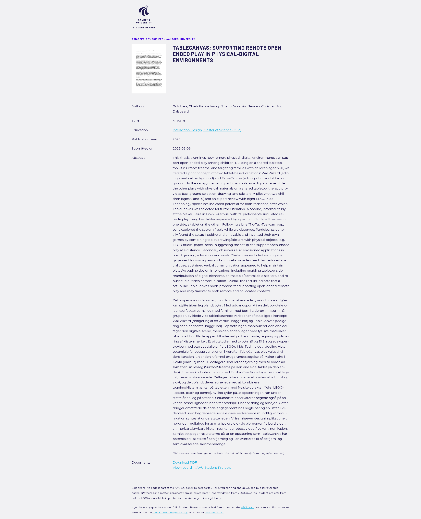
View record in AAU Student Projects (202, 467)
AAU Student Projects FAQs (170, 512)
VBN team (247, 507)
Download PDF (185, 462)
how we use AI (214, 512)
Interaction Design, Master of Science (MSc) (207, 130)
